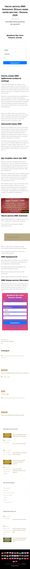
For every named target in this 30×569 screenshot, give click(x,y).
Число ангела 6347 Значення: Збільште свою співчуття (18, 470)
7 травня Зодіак (5, 394)
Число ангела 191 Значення (19, 519)
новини (3, 391)
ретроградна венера (8, 502)
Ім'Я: (4, 41)
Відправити (15, 63)
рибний (5, 497)
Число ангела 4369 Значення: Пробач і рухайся (12, 415)
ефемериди (5, 490)
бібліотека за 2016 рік (13, 237)
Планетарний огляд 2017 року (7, 341)
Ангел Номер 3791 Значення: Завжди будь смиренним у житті (19, 540)
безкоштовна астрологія (8, 492)
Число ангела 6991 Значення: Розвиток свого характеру (15, 373)
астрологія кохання (7, 495)
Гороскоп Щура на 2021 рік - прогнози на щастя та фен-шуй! (19, 530)
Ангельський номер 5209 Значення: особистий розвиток (18, 462)
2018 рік (5, 500)
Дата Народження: (7, 47)
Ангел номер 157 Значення (19, 443)
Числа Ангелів (15, 18)
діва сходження (6, 488)
